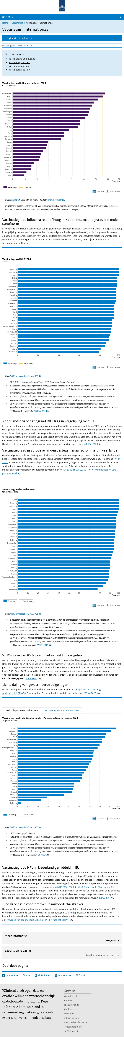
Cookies (68, 1009)
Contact (68, 1000)
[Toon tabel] (98, 191)
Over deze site (71, 996)
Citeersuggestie (71, 1018)
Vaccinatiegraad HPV (19, 69)
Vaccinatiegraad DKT (19, 62)
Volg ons (79, 1030)
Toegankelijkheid (73, 1026)
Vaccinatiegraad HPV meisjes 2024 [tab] (23, 710)
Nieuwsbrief (77, 1004)
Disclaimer (69, 1013)
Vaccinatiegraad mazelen (21, 66)
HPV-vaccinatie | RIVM (60, 919)
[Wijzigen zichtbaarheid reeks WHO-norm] (26, 363)
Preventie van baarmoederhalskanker (25, 919)
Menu (9, 16)
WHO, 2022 (67, 469)
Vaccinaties (17, 22)
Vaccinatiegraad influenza (22, 58)
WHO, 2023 (92, 693)
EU (67, 239)
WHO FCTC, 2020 (67, 887)
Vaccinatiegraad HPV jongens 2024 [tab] (62, 710)
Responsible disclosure (75, 1022)
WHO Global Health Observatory (95, 887)
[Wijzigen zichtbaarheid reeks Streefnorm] (26, 187)
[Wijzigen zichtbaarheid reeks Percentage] (10, 187)
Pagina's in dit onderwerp (19, 38)
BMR (32, 660)
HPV (12, 833)
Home (5, 22)
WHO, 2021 (83, 469)
